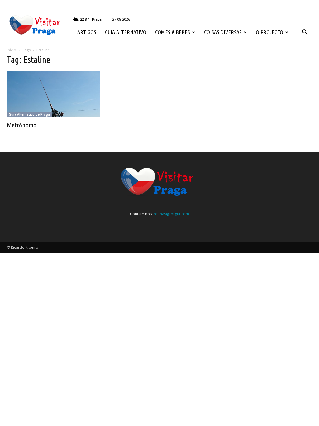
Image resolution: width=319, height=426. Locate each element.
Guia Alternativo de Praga (29, 114)
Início (11, 50)
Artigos (86, 32)
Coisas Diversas (223, 32)
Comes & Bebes (172, 32)
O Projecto (269, 32)
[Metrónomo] (53, 94)
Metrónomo (21, 125)
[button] (304, 32)
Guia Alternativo (125, 32)
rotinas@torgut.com (171, 214)
